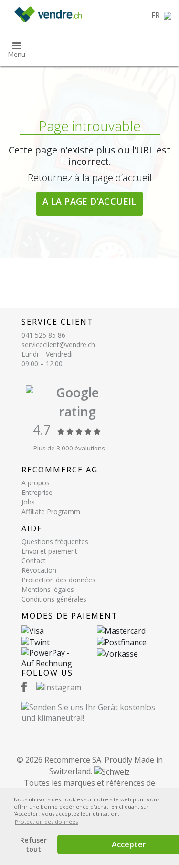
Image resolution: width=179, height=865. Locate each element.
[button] (161, 15)
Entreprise (37, 492)
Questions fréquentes (54, 541)
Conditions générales (53, 598)
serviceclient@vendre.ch (58, 344)
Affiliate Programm (50, 511)
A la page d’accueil (89, 201)
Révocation (38, 570)
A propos (35, 482)
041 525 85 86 (43, 334)
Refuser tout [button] (33, 844)
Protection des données (58, 579)
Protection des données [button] (46, 821)
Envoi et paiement (49, 551)
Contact (33, 560)
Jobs (28, 501)
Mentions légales (47, 589)
